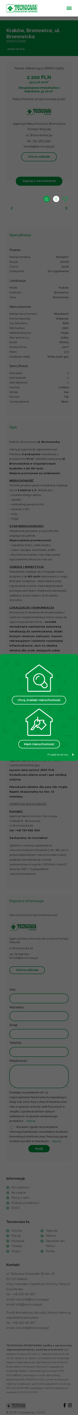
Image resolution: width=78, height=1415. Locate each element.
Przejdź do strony (57, 754)
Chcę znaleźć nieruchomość (39, 700)
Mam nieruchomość (39, 744)
